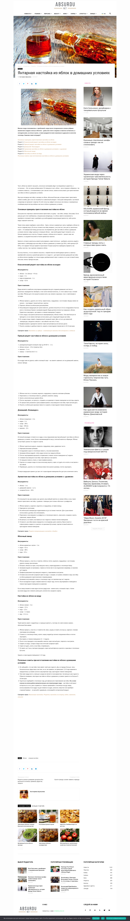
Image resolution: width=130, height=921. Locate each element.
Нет (103, 918)
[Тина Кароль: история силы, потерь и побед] (98, 331)
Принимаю (96, 918)
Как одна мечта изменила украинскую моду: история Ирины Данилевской (95, 412)
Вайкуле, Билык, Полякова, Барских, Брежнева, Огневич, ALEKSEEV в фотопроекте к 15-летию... (97, 484)
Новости (27, 13)
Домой (19, 66)
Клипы (73, 13)
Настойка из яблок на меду (33, 153)
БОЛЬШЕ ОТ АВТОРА (38, 806)
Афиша (92, 13)
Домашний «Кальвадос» (32, 146)
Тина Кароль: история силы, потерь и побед (96, 344)
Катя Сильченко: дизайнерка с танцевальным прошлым (97, 109)
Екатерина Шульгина (25, 77)
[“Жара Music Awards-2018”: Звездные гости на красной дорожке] (98, 505)
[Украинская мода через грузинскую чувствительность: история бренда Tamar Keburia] (98, 161)
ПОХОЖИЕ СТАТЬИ (24, 806)
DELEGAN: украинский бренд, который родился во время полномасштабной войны (96, 211)
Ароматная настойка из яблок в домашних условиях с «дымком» (45, 149)
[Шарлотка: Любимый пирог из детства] (69, 816)
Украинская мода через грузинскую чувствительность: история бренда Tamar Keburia (97, 176)
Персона (47, 13)
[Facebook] (85, 910)
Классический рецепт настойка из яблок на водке (40, 142)
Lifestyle (82, 13)
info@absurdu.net (59, 911)
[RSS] (99, 910)
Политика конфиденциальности (116, 918)
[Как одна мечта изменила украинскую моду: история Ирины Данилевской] (98, 397)
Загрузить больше (97, 528)
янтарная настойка (33, 758)
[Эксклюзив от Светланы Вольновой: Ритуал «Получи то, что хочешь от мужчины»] (55, 880)
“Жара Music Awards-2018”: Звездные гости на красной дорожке (96, 520)
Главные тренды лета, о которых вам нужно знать (95, 244)
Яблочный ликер (29, 151)
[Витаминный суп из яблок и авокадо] (27, 835)
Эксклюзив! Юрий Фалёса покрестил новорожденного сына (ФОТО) (69, 888)
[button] (110, 14)
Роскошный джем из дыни (46, 824)
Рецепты (33, 66)
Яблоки (25, 758)
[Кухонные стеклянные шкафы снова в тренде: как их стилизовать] (98, 127)
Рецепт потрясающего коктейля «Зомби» (43, 531)
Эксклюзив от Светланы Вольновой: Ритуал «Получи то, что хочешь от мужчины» (69, 879)
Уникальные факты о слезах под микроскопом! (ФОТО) (96, 450)
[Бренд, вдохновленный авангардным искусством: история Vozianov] (98, 262)
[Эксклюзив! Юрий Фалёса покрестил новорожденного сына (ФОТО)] (55, 889)
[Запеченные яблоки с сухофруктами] (48, 835)
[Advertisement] (48, 171)
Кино (65, 13)
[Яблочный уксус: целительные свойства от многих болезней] (69, 835)
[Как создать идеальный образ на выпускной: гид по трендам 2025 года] (98, 296)
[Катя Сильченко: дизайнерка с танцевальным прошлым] (98, 96)
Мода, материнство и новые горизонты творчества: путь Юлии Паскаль (96, 377)
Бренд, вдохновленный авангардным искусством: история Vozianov (95, 277)
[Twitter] (104, 910)
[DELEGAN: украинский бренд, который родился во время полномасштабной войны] (98, 196)
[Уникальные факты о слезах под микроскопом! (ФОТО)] (98, 437)
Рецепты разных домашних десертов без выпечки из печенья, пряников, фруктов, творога (30, 781)
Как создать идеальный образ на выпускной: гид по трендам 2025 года (97, 311)
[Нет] (128, 918)
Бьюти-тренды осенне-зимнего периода (67, 779)
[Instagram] (90, 910)
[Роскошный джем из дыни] (48, 816)
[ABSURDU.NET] (65, 6)
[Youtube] (109, 910)
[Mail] (95, 910)
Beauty (56, 13)
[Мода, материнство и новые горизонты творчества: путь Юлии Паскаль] (98, 363)
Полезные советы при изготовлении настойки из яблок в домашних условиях (43, 156)
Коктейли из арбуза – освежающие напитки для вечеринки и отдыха (52, 330)
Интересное (26, 66)
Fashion (37, 13)
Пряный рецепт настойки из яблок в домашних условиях (42, 144)
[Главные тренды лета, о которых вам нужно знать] (98, 230)
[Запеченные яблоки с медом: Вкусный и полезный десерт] (27, 816)
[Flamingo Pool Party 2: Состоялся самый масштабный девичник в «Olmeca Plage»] (55, 869)
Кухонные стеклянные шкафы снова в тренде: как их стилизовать (97, 142)
